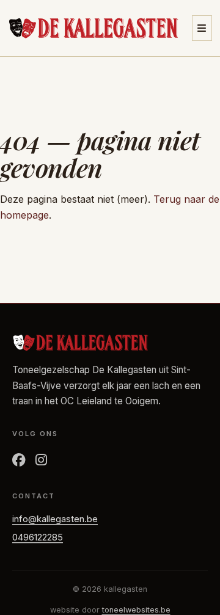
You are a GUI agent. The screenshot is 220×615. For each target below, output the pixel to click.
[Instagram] (41, 460)
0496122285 (37, 537)
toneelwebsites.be (136, 609)
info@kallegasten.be (55, 519)
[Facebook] (19, 460)
